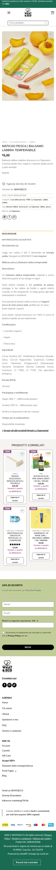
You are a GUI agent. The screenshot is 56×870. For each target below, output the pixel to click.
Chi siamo (7, 708)
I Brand (5, 714)
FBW (28, 200)
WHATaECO (20, 189)
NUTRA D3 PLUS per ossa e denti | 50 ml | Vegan (41, 478)
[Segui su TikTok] (30, 6)
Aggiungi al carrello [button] (15, 499)
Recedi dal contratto (27, 862)
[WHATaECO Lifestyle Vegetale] (28, 12)
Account (6, 745)
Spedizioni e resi (10, 719)
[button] (8, 12)
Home (4, 142)
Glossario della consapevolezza (17, 766)
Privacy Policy (14, 636)
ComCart (44, 854)
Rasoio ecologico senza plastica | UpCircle (15, 479)
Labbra (32, 142)
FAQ (4, 725)
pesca (48, 207)
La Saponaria (36, 200)
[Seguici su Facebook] (25, 6)
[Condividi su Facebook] (9, 217)
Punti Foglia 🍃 (9, 771)
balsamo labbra (12, 207)
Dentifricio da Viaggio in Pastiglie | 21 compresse (15, 536)
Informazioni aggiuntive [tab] (16, 240)
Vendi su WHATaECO (12, 790)
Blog (4, 776)
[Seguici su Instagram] (28, 6)
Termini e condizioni (11, 731)
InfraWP (24, 854)
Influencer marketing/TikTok (15, 800)
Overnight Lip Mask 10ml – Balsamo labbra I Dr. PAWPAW (40, 536)
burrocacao (23, 207)
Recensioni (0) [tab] (10, 246)
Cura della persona (18, 142)
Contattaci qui (9, 678)
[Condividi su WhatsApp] (4, 217)
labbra (42, 207)
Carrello (6, 751)
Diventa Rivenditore (11, 795)
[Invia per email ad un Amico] (14, 217)
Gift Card (6, 756)
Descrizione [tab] (9, 234)
